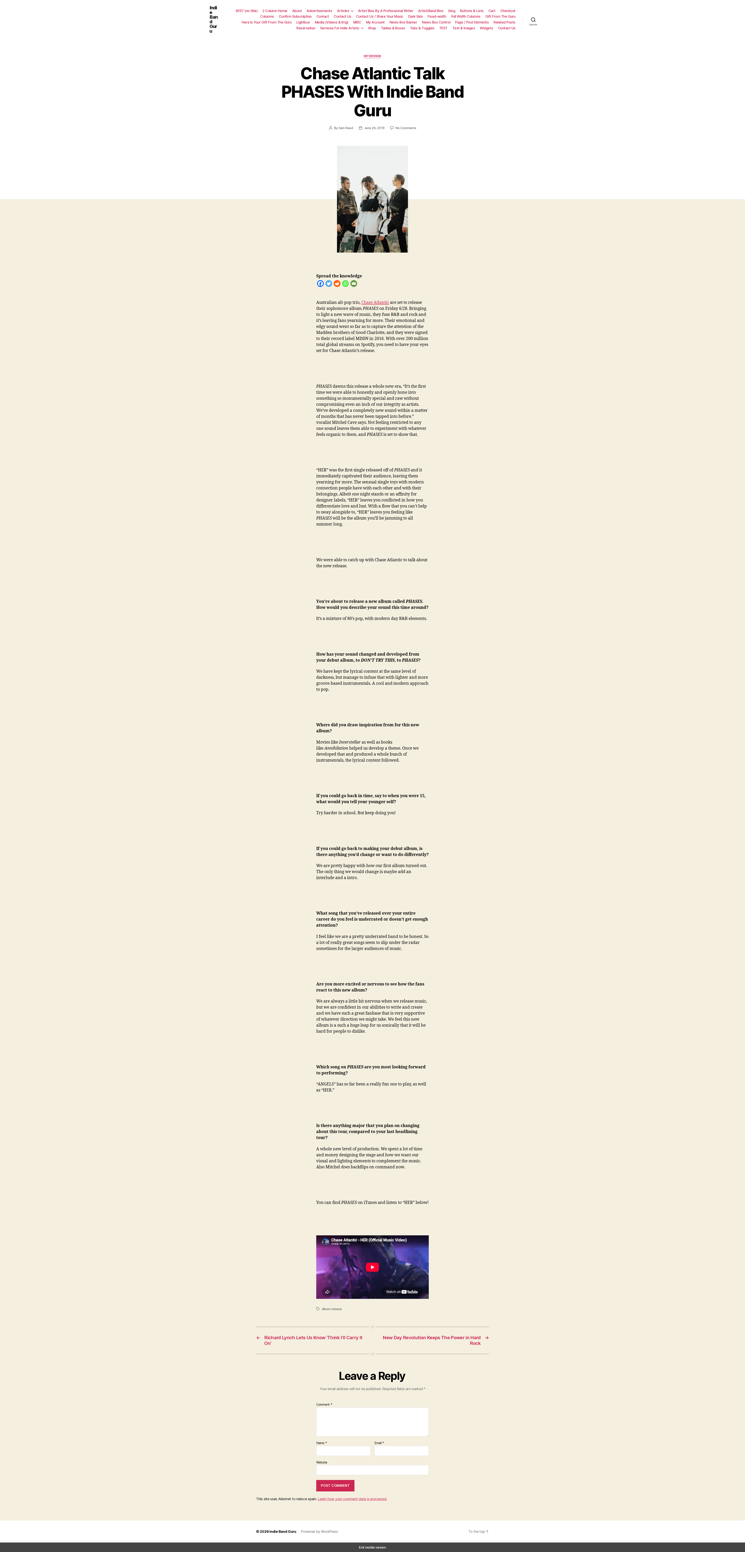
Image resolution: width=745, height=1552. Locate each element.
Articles (343, 11)
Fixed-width (437, 16)
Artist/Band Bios (431, 11)
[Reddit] (337, 284)
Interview (372, 56)
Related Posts (504, 22)
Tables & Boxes (393, 28)
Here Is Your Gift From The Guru (267, 22)
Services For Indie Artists (339, 28)
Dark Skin (415, 16)
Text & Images (463, 28)
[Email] (354, 284)
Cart (492, 11)
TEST (443, 28)
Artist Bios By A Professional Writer (385, 11)
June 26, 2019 (374, 128)
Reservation (305, 28)
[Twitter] (329, 284)
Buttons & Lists (472, 11)
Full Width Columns (466, 16)
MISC (357, 22)
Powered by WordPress (319, 1531)
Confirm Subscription (295, 16)
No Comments (406, 128)
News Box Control (436, 22)
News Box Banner (403, 22)
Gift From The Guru (500, 16)
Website (321, 1462)
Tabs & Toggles (422, 28)
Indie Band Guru (214, 19)
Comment (324, 1404)
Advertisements (319, 11)
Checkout (507, 11)
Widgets (486, 28)
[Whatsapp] (345, 284)
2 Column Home (274, 11)
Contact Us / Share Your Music (379, 16)
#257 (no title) (247, 11)
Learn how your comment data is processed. (352, 1499)
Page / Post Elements (472, 22)
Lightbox (303, 22)
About (297, 11)
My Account (375, 22)
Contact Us (342, 16)
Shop (372, 28)
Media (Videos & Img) (331, 22)
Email (379, 1443)
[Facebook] (320, 284)
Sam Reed (346, 128)
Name (321, 1443)
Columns (267, 16)
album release (332, 1309)
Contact (322, 16)
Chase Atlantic (375, 302)
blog (451, 11)
